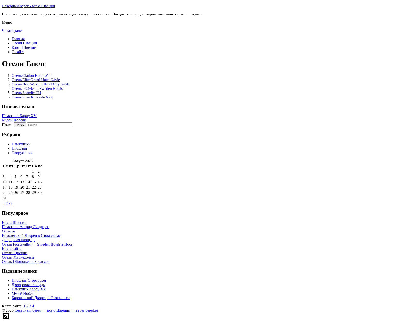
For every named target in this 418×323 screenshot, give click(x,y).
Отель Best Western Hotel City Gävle (41, 84)
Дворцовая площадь (28, 285)
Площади (19, 148)
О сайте (18, 52)
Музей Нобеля (14, 120)
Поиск (7, 125)
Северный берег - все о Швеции (28, 6)
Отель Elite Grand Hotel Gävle (36, 80)
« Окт (7, 203)
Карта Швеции (24, 47)
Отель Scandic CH (26, 93)
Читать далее (12, 30)
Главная (18, 39)
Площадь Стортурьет (29, 280)
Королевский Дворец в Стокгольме (41, 298)
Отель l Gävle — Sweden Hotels (37, 88)
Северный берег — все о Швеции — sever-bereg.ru (56, 310)
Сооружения (22, 153)
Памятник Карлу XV (19, 116)
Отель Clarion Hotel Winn (32, 75)
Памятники (21, 144)
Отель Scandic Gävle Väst (32, 97)
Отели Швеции (24, 43)
